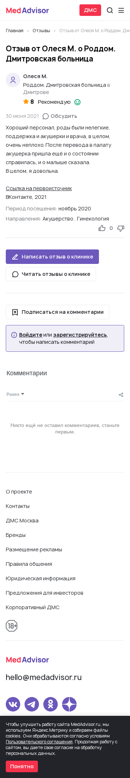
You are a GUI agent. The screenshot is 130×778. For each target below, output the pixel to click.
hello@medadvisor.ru (44, 677)
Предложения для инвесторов (44, 592)
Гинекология (93, 218)
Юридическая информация (40, 578)
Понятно (22, 766)
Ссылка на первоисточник (39, 188)
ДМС (90, 10)
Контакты (18, 506)
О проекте (19, 491)
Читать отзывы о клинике (56, 273)
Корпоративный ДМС (33, 607)
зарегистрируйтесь (80, 335)
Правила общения (29, 563)
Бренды (16, 534)
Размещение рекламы (34, 549)
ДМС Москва (22, 520)
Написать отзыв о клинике (57, 256)
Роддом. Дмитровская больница (64, 84)
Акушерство (58, 218)
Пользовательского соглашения (39, 742)
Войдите (30, 335)
